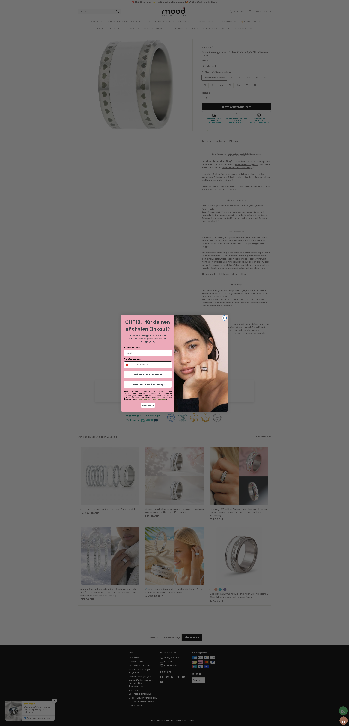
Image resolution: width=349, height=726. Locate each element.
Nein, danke (148, 405)
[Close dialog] (224, 318)
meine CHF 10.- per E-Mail (147, 374)
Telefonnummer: (133, 359)
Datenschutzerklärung (159, 399)
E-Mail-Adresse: (132, 347)
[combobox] (129, 365)
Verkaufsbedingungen (143, 399)
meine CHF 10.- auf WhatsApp (148, 384)
